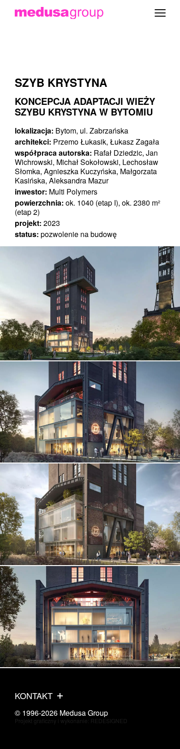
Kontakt (34, 695)
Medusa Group (84, 712)
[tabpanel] (90, 303)
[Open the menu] (160, 13)
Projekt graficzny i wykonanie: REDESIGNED (71, 721)
